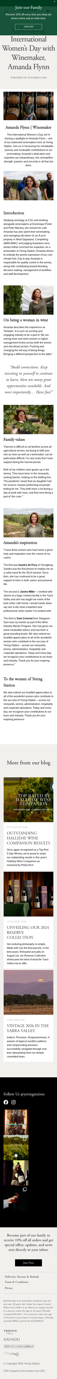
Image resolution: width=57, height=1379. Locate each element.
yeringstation (16, 1113)
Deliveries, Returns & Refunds (22, 1277)
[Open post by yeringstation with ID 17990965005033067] (15, 1173)
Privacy (9, 1288)
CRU (42, 1371)
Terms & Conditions (16, 1282)
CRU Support (11, 1371)
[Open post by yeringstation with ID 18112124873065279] (15, 1122)
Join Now (28, 1263)
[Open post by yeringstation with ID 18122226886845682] (15, 1198)
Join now (28, 26)
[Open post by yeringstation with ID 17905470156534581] (15, 1147)
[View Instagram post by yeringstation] (25, 1131)
